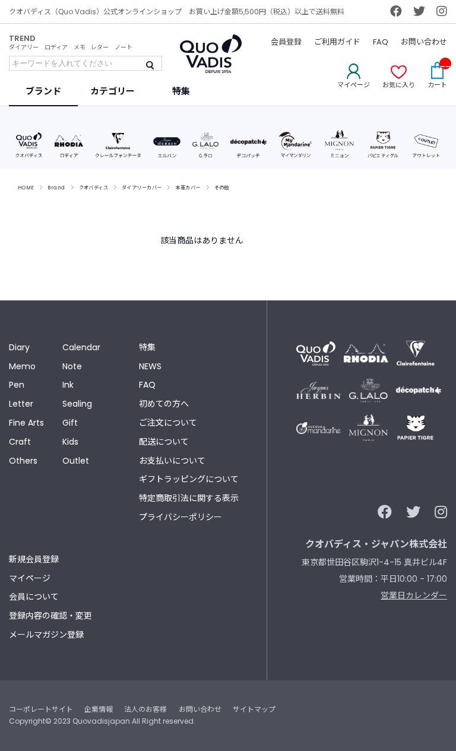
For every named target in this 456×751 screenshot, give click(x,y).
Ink (68, 385)
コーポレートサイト (41, 709)
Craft (20, 442)
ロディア (56, 47)
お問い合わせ (424, 41)
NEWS (150, 366)
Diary (19, 347)
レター (100, 47)
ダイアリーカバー (142, 187)
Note (72, 366)
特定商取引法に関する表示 (189, 498)
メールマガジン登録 (46, 635)
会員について (34, 597)
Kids (70, 442)
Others (23, 461)
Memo (22, 366)
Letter (21, 404)
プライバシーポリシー (180, 517)
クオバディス (94, 187)
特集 (147, 347)
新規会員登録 (34, 559)
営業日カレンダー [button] (414, 595)
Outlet (75, 461)
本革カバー (187, 187)
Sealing (77, 404)
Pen (16, 385)
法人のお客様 (145, 709)
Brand (56, 187)
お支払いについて (172, 461)
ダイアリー (24, 47)
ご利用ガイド (337, 41)
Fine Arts (26, 423)
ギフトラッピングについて (189, 479)
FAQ (380, 41)
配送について (164, 442)
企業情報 (98, 709)
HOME (26, 187)
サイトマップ (254, 709)
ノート (123, 47)
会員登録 (286, 41)
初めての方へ (164, 404)
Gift (70, 423)
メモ (80, 47)
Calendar (81, 347)
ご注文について (168, 423)
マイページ (29, 578)
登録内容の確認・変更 (50, 616)
